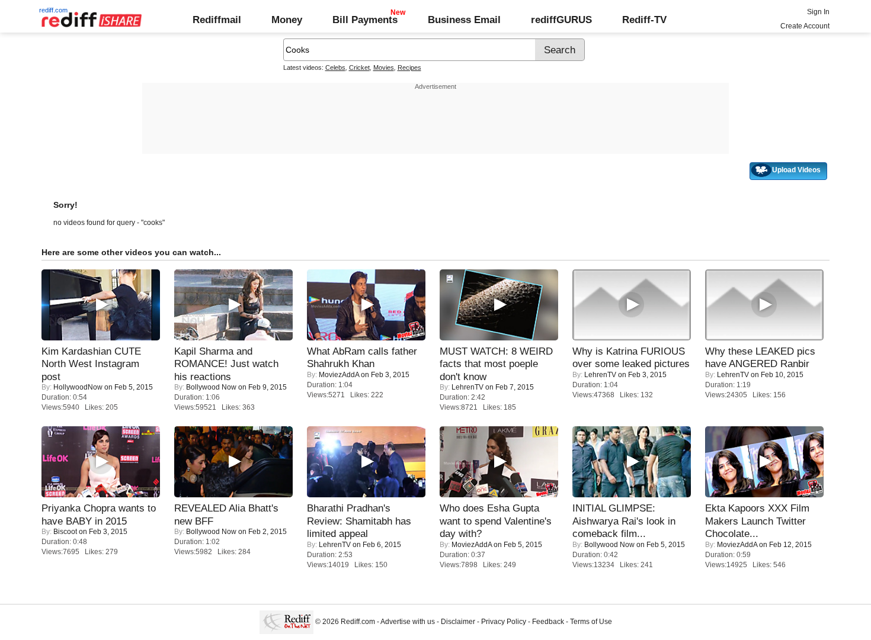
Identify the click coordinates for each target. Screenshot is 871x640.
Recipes (409, 67)
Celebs (335, 67)
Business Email (464, 19)
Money (286, 19)
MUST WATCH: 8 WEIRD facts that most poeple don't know (496, 364)
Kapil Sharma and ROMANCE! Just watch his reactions (226, 364)
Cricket (359, 67)
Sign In (818, 12)
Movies (383, 67)
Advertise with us (407, 622)
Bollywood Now (211, 387)
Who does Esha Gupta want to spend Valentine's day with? (496, 521)
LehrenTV (467, 387)
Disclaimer (458, 622)
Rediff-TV (644, 19)
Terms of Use (591, 622)
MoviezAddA (339, 375)
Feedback (548, 622)
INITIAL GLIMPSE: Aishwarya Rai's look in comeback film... (623, 521)
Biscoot (65, 532)
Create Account (805, 26)
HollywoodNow (78, 387)
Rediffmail (217, 19)
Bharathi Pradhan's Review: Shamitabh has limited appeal (359, 521)
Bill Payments (365, 19)
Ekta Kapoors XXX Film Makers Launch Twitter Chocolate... (757, 521)
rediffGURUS (561, 19)
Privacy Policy (503, 622)
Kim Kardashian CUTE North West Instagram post (91, 364)
